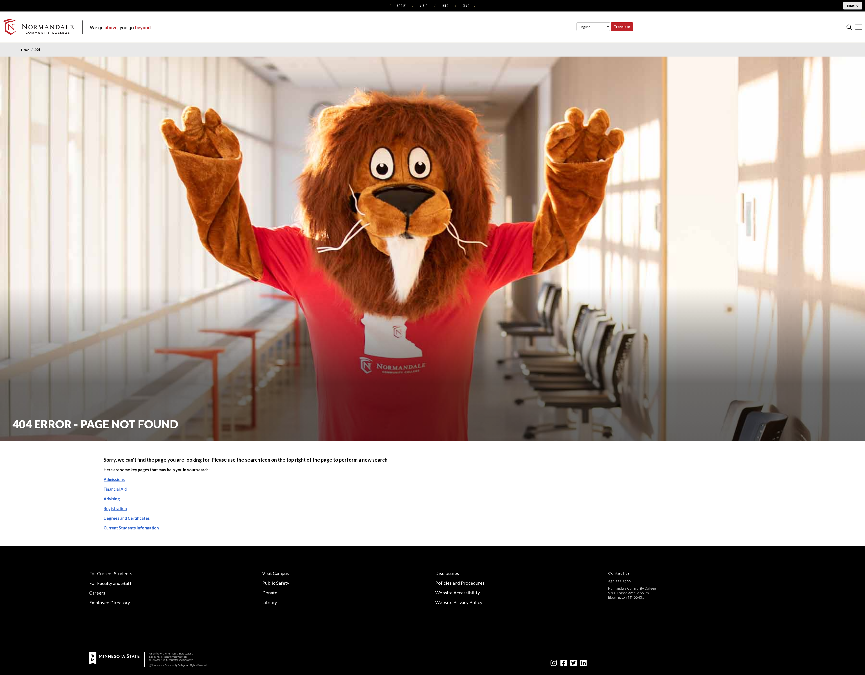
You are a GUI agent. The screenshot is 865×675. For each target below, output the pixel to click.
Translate (622, 26)
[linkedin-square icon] (583, 664)
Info (445, 5)
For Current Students (110, 573)
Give (465, 5)
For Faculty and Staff (110, 583)
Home (25, 50)
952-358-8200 (619, 581)
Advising (112, 498)
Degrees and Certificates (127, 518)
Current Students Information (131, 527)
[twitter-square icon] (573, 664)
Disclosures (447, 573)
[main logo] (77, 26)
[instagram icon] (554, 664)
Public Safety (275, 583)
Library (269, 602)
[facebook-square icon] (563, 664)
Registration (115, 508)
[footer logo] (114, 658)
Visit (424, 5)
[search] (849, 27)
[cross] (858, 27)
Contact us (619, 573)
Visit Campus (275, 573)
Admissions (114, 479)
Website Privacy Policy (458, 602)
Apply (401, 5)
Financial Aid (115, 489)
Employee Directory (109, 602)
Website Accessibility (457, 592)
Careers (97, 592)
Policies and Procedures (460, 583)
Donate (269, 592)
